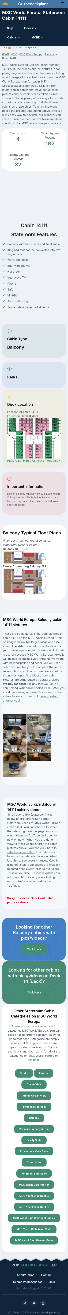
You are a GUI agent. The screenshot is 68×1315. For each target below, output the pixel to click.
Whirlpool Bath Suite (34, 1173)
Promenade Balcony (34, 1106)
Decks (28, 28)
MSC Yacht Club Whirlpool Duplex (34, 1217)
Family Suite (34, 1140)
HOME (5, 54)
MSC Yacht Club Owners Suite (34, 1240)
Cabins (12, 37)
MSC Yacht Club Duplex (34, 1207)
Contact (46, 1275)
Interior (43, 1073)
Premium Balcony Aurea (34, 1129)
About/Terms (25, 1275)
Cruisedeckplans (32, 4)
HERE (48, 688)
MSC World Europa (31, 54)
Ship (10, 28)
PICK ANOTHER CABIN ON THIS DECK (34, 460)
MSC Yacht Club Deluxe (34, 1195)
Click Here (34, 949)
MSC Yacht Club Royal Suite (34, 1229)
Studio (24, 1073)
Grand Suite (34, 1162)
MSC (14, 54)
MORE (36, 37)
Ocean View (34, 1084)
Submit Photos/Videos (27, 1282)
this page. (34, 1060)
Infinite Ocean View (34, 1095)
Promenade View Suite (34, 1151)
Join (52, 1282)
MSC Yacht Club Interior (34, 1184)
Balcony (50, 54)
